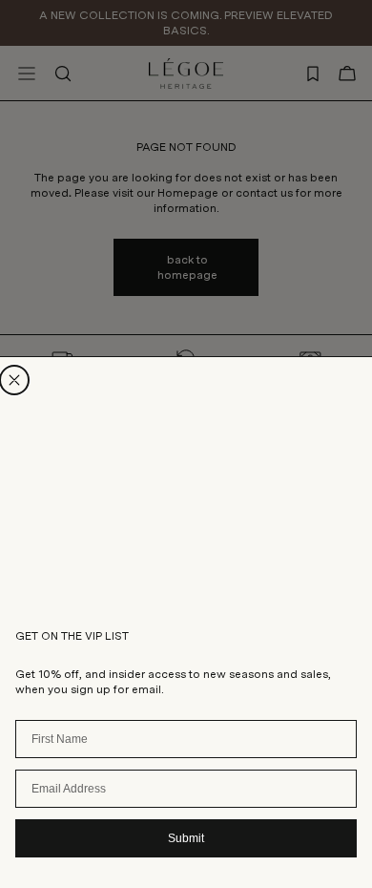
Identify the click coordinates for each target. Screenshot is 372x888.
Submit (186, 838)
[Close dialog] (14, 380)
